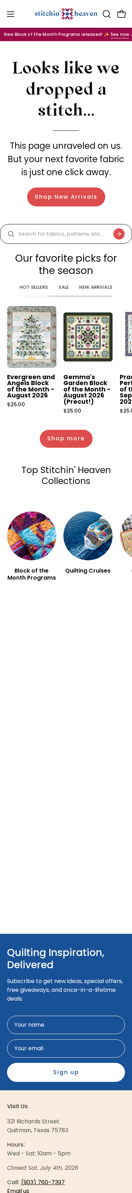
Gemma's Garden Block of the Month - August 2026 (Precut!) (87, 389)
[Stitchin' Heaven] (66, 14)
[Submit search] (119, 234)
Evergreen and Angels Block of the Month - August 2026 (31, 386)
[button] (106, 14)
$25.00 (16, 404)
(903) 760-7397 (43, 1182)
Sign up (66, 1072)
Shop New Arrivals (66, 197)
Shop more (66, 438)
